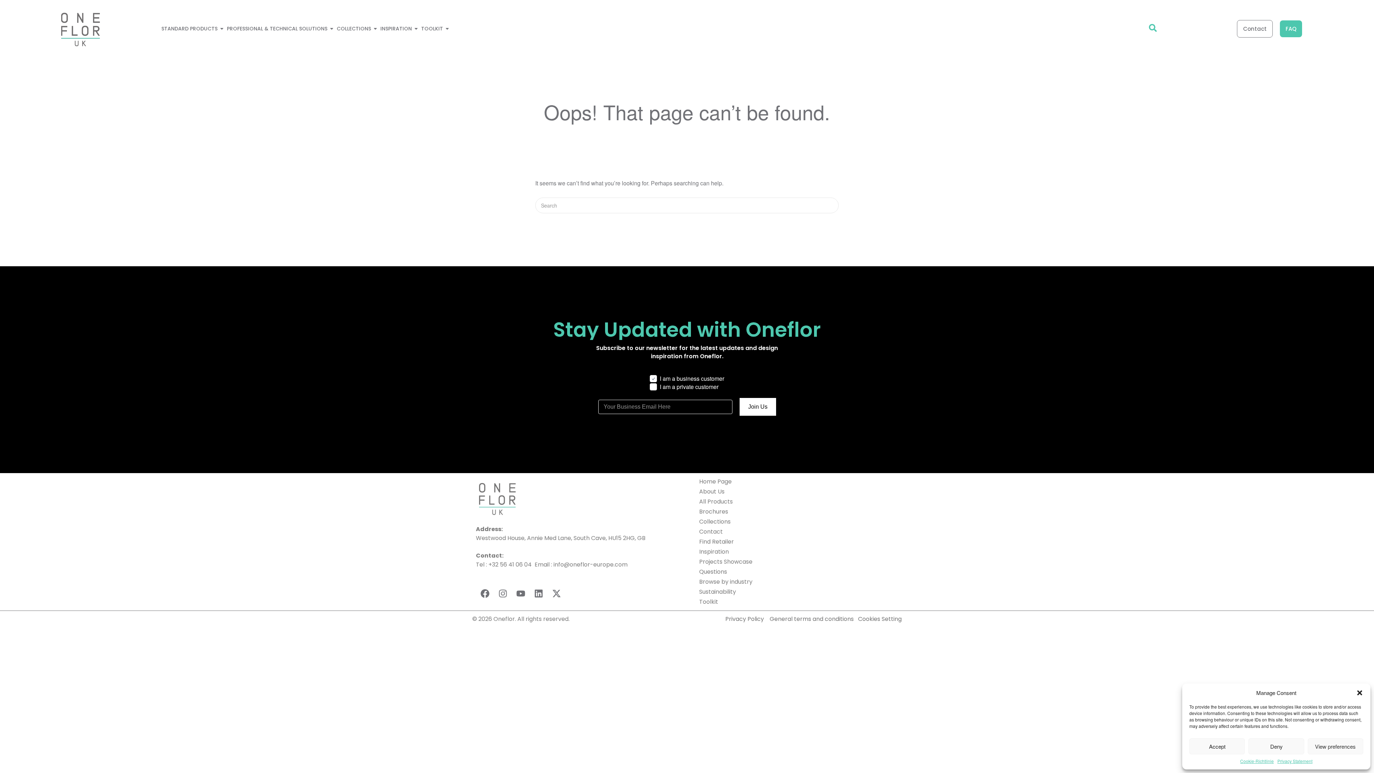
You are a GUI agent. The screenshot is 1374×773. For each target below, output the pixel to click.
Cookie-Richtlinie (1257, 761)
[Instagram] (503, 594)
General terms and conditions (812, 619)
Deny (1276, 746)
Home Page (715, 481)
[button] (1359, 692)
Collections (715, 521)
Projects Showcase (725, 562)
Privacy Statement (1294, 761)
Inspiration (714, 552)
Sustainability (717, 592)
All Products (716, 501)
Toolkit (708, 602)
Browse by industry (725, 582)
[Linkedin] (538, 594)
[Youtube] (521, 594)
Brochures (713, 511)
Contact (711, 532)
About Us (712, 491)
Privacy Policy (744, 619)
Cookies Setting (880, 619)
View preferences (1335, 746)
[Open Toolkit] (447, 29)
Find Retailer (716, 542)
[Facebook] (485, 594)
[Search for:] (687, 205)
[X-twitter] (556, 594)
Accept (1217, 746)
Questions (713, 572)
